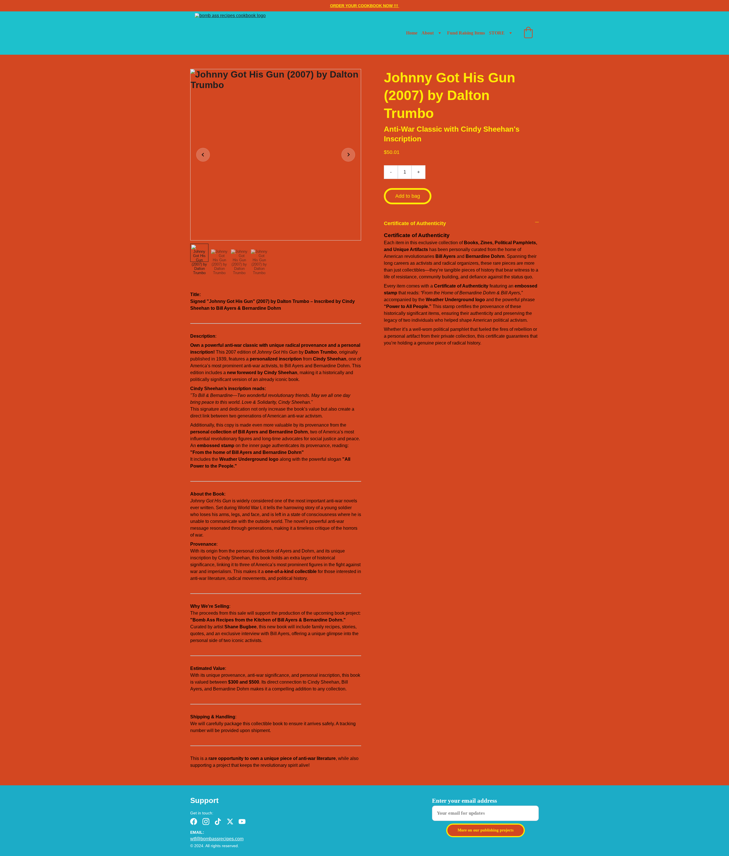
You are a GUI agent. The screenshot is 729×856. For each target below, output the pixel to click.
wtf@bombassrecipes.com (216, 838)
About (427, 32)
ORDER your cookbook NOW (362, 5)
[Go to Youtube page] (242, 821)
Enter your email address (464, 800)
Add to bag (407, 196)
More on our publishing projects (485, 830)
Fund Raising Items (466, 32)
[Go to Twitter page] (230, 821)
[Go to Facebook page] (193, 821)
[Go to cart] (528, 33)
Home (411, 32)
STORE (497, 32)
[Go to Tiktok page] (217, 821)
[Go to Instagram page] (205, 821)
